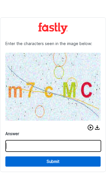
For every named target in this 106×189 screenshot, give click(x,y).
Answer (12, 133)
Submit (53, 161)
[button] (90, 127)
